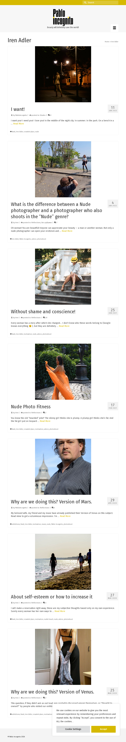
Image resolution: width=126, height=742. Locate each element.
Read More (18, 123)
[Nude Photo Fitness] (63, 372)
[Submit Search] (85, 2)
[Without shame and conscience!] (63, 277)
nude (37, 132)
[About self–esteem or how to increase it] (63, 562)
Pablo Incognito (25, 239)
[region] (86, 720)
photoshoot (41, 239)
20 (46, 318)
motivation (28, 334)
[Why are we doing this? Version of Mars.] (63, 467)
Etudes (42, 115)
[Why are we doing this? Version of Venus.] (63, 657)
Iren (16, 223)
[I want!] (63, 74)
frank (13, 132)
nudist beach (48, 619)
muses (44, 524)
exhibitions (16, 524)
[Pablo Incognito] (63, 17)
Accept (103, 729)
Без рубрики (46, 223)
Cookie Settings (73, 729)
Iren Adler (19, 132)
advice (34, 239)
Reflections (36, 223)
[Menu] (114, 28)
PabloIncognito (21, 115)
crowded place (29, 132)
